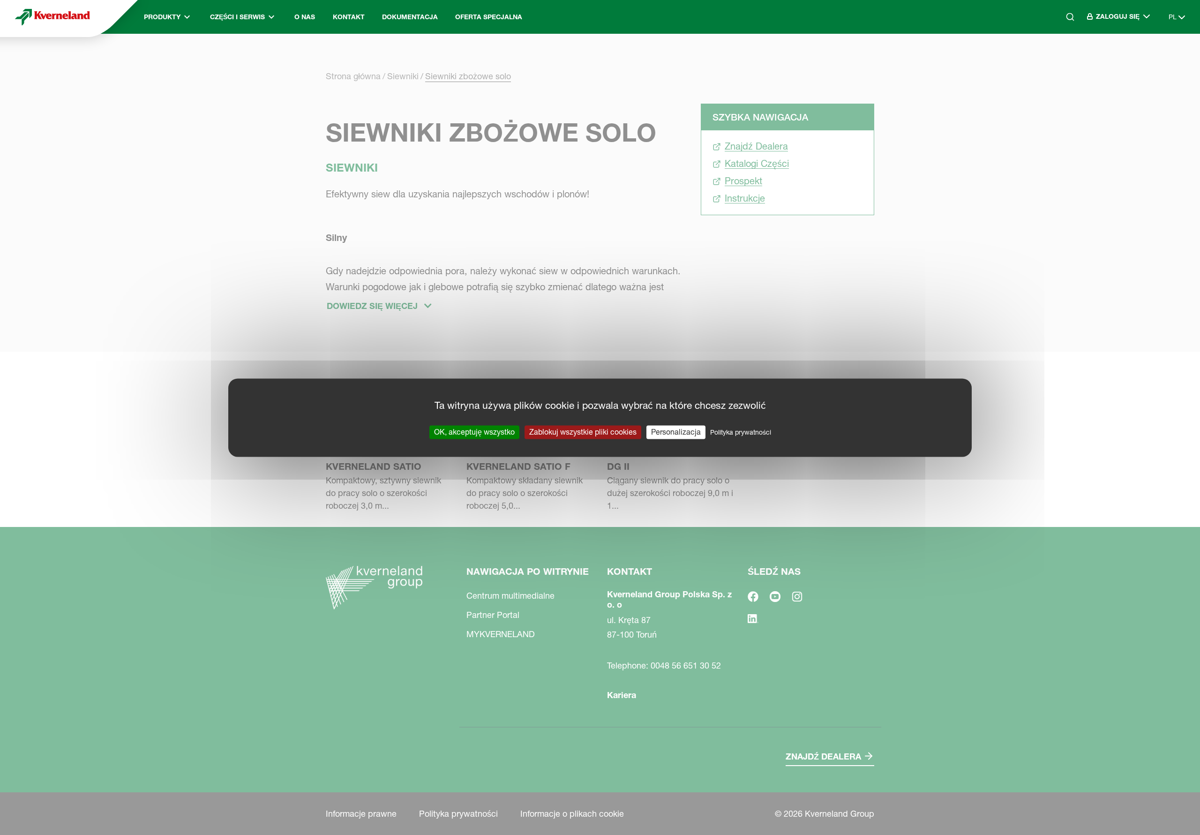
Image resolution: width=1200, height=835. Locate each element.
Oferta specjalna (488, 17)
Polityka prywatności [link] (740, 432)
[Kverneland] (52, 16)
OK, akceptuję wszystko (474, 431)
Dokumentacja (410, 17)
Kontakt (349, 17)
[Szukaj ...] (1064, 57)
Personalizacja (676, 431)
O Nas (304, 17)
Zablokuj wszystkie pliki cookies (583, 431)
